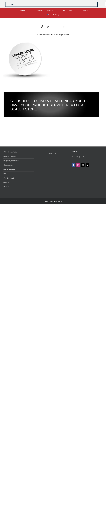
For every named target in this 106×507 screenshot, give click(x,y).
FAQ (5, 174)
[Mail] (83, 165)
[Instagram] (78, 165)
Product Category (10, 156)
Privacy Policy (52, 153)
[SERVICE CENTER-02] (53, 41)
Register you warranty (11, 160)
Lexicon (6, 182)
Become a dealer (10, 169)
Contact (6, 187)
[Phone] (87, 165)
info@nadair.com (81, 157)
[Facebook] (73, 165)
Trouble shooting (9, 178)
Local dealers (8, 165)
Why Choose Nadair (10, 152)
